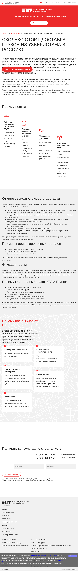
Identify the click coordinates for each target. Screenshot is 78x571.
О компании (17, 16)
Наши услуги (15, 33)
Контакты (49, 16)
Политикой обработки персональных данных (39, 480)
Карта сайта (6, 519)
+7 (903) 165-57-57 (45, 458)
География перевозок (10, 535)
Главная (5, 33)
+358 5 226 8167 (9, 543)
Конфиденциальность (9, 522)
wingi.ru (74, 569)
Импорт (33, 16)
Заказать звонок (39, 23)
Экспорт (40, 16)
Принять (72, 556)
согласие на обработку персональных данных (52, 479)
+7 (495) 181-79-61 (51, 2)
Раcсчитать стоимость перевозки (17, 69)
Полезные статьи (8, 528)
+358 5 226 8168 (9, 540)
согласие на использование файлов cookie (43, 555)
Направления (60, 16)
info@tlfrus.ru (70, 2)
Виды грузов (6, 531)
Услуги (26, 16)
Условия (5, 525)
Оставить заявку (8, 512)
